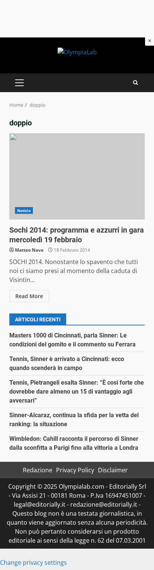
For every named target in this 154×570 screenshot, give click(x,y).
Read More (29, 296)
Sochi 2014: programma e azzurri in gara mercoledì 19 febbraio (77, 176)
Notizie (24, 210)
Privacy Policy (75, 470)
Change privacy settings (33, 562)
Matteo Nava (29, 250)
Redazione (37, 470)
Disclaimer (113, 470)
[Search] (135, 82)
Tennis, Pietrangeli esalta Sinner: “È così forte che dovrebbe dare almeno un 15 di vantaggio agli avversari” (76, 391)
